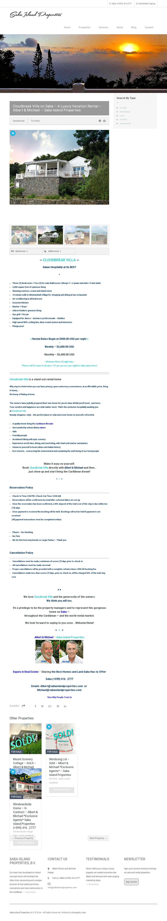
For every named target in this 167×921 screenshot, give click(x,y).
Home (67, 27)
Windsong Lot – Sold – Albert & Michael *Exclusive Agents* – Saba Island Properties (61, 767)
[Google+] (50, 706)
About (120, 27)
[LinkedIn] (65, 706)
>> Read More (29, 892)
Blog (133, 27)
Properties (85, 27)
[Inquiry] (100, 120)
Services (103, 27)
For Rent (35, 121)
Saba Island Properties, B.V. (22, 912)
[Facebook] (35, 706)
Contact (149, 27)
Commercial (124, 123)
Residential (18, 121)
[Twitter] (42, 706)
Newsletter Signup (147, 3)
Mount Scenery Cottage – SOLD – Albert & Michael (24, 763)
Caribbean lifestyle (44, 424)
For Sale (122, 108)
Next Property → (98, 838)
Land (120, 116)
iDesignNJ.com (79, 912)
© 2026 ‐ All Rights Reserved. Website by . (48, 912)
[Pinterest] (57, 706)
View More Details (61, 790)
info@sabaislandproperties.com (62, 887)
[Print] (104, 120)
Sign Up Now (131, 882)
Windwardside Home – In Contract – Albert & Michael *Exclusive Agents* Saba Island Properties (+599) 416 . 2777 (25, 815)
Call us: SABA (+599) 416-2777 (64, 878)
